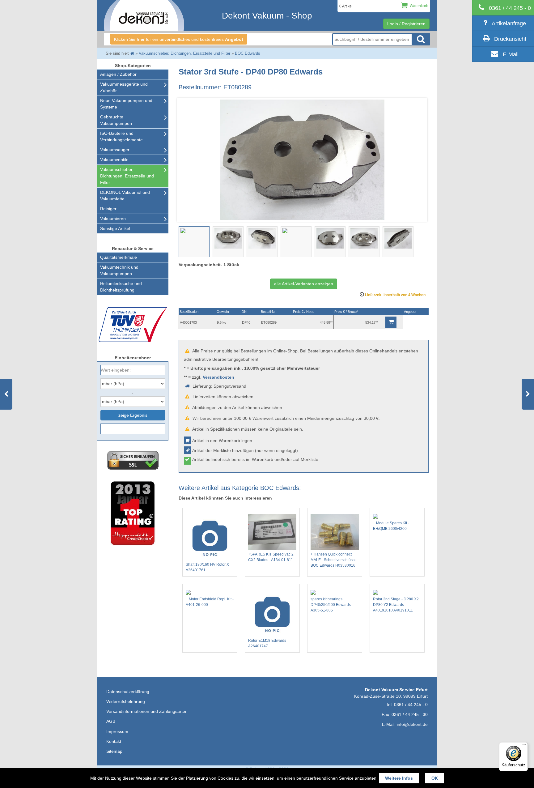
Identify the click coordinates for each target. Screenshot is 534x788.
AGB (110, 721)
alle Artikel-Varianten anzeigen (303, 283)
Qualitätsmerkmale (118, 257)
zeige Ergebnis (132, 415)
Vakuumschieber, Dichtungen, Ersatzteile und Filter (127, 176)
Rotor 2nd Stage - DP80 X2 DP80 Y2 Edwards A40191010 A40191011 (396, 604)
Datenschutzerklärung (127, 691)
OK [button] (434, 778)
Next (421, 160)
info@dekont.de (412, 724)
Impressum (117, 731)
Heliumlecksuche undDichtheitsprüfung (121, 286)
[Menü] (524, 746)
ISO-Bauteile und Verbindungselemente (121, 136)
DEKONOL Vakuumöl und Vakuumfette (125, 195)
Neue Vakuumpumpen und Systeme (126, 103)
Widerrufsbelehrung (125, 701)
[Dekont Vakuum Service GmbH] (144, 15)
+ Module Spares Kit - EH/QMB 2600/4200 (391, 526)
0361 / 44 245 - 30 (410, 714)
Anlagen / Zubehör (118, 74)
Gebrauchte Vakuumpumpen (116, 120)
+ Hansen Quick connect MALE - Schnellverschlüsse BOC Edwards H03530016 (334, 560)
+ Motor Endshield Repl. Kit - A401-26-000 (210, 602)
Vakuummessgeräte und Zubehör (124, 87)
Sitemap (114, 751)
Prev (187, 160)
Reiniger (108, 208)
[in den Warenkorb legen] (390, 322)
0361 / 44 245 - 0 (411, 704)
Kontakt (113, 741)
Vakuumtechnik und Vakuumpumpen (119, 270)
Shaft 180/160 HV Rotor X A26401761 (207, 567)
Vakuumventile (114, 159)
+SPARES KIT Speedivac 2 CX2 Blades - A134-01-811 (271, 557)
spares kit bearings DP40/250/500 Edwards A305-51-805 (331, 604)
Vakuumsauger (114, 149)
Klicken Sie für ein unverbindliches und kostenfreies (178, 39)
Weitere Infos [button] (399, 778)
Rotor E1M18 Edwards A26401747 (267, 643)
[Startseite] (132, 53)
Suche (421, 39)
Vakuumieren (113, 218)
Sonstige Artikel (115, 228)
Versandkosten (218, 377)
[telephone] (503, 7)
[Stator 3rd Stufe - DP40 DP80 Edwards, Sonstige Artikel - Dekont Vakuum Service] (194, 241)
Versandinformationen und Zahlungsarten (147, 711)
